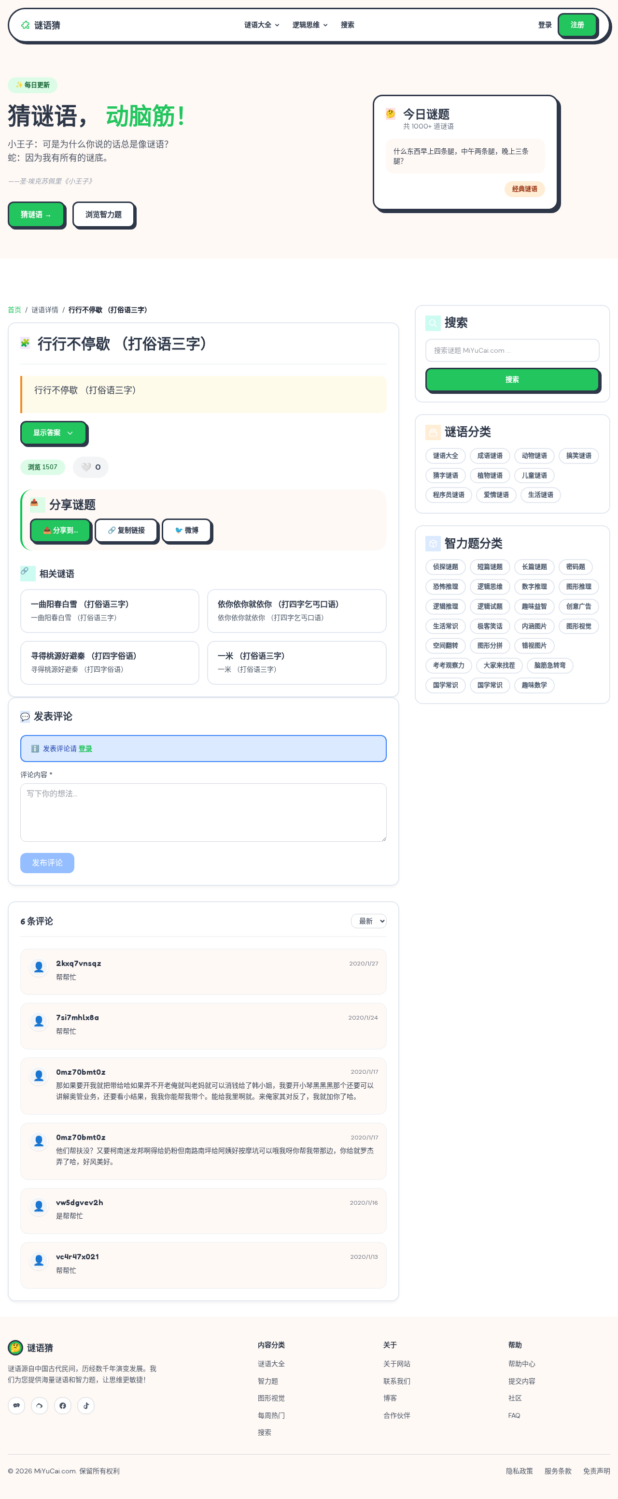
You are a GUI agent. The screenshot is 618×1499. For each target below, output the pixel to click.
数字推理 (534, 586)
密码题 (575, 566)
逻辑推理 (445, 606)
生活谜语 (540, 494)
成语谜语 (490, 455)
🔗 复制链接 (126, 530)
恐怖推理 (445, 586)
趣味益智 (534, 606)
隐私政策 (519, 1471)
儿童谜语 (534, 475)
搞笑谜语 (578, 455)
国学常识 (445, 685)
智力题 (268, 1381)
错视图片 (534, 645)
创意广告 (578, 606)
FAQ (514, 1415)
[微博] (39, 1405)
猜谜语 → (36, 214)
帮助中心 (521, 1363)
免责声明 (596, 1471)
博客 (390, 1398)
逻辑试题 (490, 606)
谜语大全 (257, 24)
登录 (545, 24)
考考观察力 (448, 665)
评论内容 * (36, 774)
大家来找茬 (499, 665)
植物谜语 (490, 475)
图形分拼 (490, 645)
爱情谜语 (496, 494)
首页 (14, 309)
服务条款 (558, 1471)
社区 (515, 1398)
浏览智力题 (103, 214)
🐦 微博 (186, 530)
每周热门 (271, 1415)
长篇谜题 (534, 566)
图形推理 (578, 586)
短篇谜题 (490, 566)
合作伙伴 (396, 1415)
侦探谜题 (445, 566)
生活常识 (445, 626)
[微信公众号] (16, 1405)
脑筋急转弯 (550, 665)
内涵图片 (534, 626)
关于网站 (396, 1363)
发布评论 (47, 863)
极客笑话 (490, 626)
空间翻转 (445, 645)
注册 (577, 24)
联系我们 (396, 1381)
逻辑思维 (306, 24)
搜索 (347, 24)
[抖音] (86, 1405)
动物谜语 (534, 455)
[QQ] (62, 1405)
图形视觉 (578, 626)
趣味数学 (534, 685)
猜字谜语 (445, 475)
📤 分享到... (60, 530)
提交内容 (521, 1381)
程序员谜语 (448, 494)
